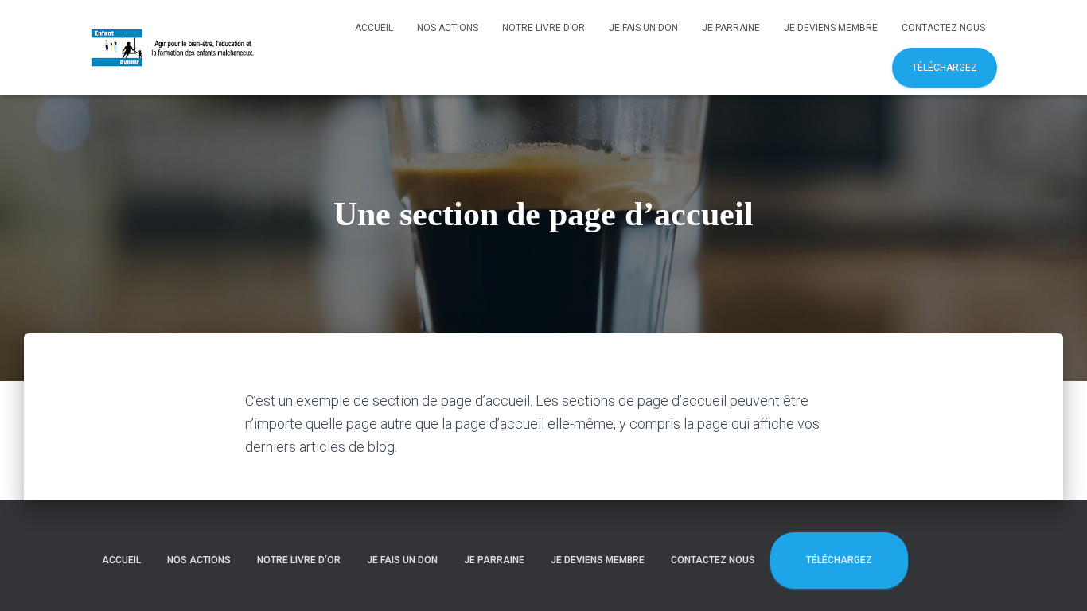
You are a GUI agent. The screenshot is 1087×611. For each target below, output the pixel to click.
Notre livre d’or (543, 27)
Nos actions (447, 27)
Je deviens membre (831, 27)
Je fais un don (643, 27)
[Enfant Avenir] (174, 48)
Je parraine (731, 27)
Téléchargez (944, 67)
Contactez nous (943, 27)
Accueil (374, 27)
